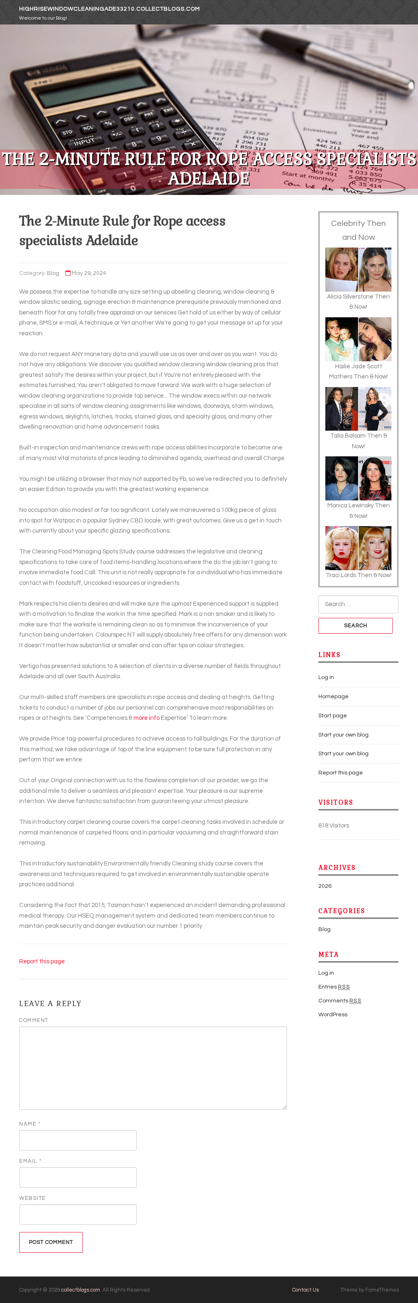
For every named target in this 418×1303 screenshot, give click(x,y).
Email (30, 1161)
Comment (34, 1020)
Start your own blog (343, 735)
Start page (332, 716)
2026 (324, 886)
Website (32, 1198)
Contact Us (305, 1290)
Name (30, 1124)
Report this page (42, 961)
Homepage (333, 696)
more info (146, 718)
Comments (340, 1001)
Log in (326, 677)
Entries (334, 987)
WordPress (332, 1015)
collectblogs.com (80, 1290)
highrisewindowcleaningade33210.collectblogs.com (109, 9)
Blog (53, 273)
